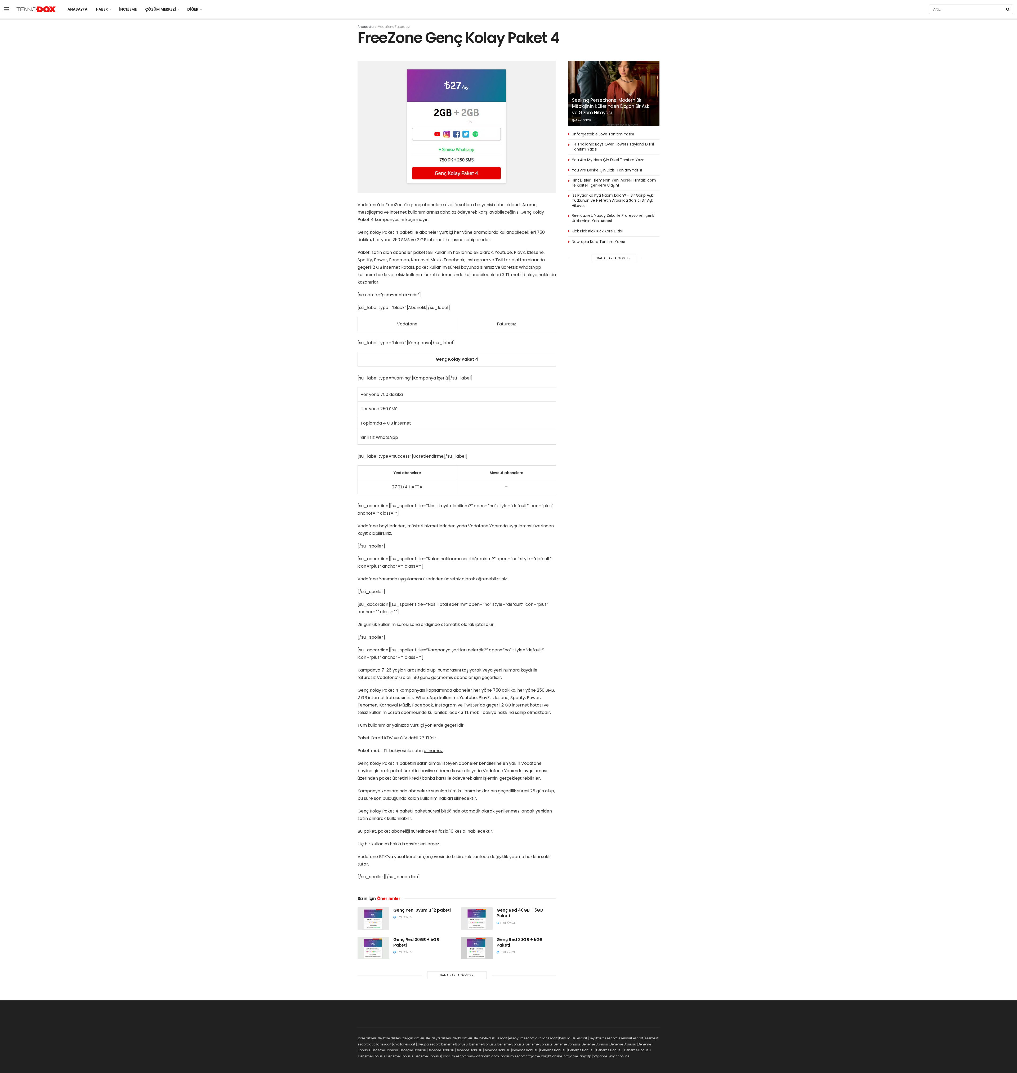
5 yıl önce (404, 917)
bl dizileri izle (468, 1038)
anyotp (585, 1056)
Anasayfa (366, 26)
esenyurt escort (521, 1038)
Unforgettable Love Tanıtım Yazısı (603, 134)
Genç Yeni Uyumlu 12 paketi (422, 910)
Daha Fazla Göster (457, 975)
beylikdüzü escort (493, 1038)
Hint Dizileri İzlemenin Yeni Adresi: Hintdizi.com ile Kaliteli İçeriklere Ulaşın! (614, 183)
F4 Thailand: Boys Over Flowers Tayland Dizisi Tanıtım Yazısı (613, 147)
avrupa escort (428, 1044)
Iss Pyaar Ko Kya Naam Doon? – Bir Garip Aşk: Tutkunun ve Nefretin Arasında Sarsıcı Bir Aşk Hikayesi (613, 200)
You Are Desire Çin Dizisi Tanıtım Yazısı (607, 170)
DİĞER (192, 9)
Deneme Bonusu (454, 1044)
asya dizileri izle (444, 1038)
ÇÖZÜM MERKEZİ (160, 9)
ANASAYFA (77, 9)
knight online (551, 1056)
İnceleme (128, 9)
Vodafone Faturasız (394, 26)
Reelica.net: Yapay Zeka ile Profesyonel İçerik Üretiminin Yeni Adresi (613, 218)
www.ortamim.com (483, 1056)
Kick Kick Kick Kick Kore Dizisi (597, 231)
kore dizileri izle (370, 1038)
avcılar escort (546, 1038)
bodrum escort (454, 1056)
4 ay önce (582, 120)
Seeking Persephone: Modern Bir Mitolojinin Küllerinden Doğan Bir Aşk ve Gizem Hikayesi (610, 106)
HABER (102, 9)
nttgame (532, 1056)
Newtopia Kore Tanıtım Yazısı (598, 241)
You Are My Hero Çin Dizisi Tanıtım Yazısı (608, 159)
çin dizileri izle (419, 1038)
